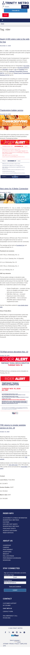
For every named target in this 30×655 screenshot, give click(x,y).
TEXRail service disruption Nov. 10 (14, 352)
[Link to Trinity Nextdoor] (24, 632)
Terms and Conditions (15, 586)
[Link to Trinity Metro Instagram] (17, 632)
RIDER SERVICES (8, 532)
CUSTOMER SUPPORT (9, 603)
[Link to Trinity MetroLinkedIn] (20, 632)
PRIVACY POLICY (14, 643)
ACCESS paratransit (23, 67)
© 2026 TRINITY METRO (15, 628)
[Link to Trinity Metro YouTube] (13, 632)
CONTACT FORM (8, 611)
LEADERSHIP (7, 545)
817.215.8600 (6, 605)
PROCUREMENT (8, 549)
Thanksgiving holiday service (11, 110)
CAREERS (6, 547)
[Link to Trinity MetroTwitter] (9, 632)
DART (1, 468)
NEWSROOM (6, 560)
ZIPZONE (5, 69)
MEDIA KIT (6, 554)
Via (15, 69)
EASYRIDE (6, 522)
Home (2, 23)
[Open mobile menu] (2, 20)
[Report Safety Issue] (15, 614)
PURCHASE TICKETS (9, 528)
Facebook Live (20, 245)
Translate (19, 641)
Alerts (5, 15)
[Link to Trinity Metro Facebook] (5, 632)
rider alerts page (13, 465)
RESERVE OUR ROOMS (10, 530)
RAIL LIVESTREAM (8, 556)
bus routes (26, 65)
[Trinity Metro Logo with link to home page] (15, 3)
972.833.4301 (6, 618)
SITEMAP (6, 643)
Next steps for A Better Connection (14, 189)
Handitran (21, 69)
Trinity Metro (24, 466)
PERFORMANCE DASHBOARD (12, 558)
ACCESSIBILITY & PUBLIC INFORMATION (15, 518)
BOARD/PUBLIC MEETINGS (11, 520)
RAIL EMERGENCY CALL (10, 615)
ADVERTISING (7, 551)
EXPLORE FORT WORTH (10, 524)
